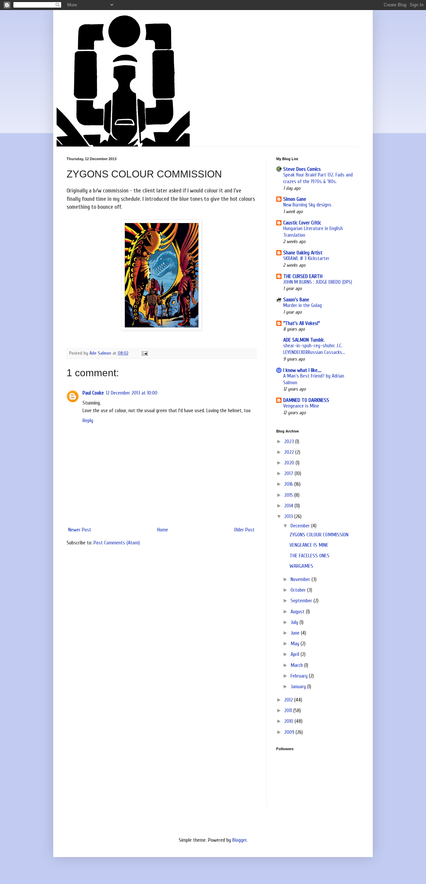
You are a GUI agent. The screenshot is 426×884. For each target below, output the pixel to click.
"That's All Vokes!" (301, 323)
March (297, 665)
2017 (289, 473)
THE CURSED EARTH (302, 276)
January (299, 687)
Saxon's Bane (296, 300)
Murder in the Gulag (302, 305)
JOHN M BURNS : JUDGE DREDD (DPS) (317, 282)
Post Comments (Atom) (117, 543)
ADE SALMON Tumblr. (303, 340)
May (296, 644)
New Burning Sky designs (307, 205)
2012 (289, 700)
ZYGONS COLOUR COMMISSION (319, 535)
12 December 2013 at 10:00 (131, 393)
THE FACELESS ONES (309, 556)
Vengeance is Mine (301, 406)
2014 (289, 506)
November (301, 579)
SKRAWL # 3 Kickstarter (306, 258)
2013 (289, 516)
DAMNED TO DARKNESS (306, 400)
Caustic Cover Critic (302, 223)
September (302, 601)
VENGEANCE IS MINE (309, 545)
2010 (289, 721)
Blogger (239, 840)
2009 (290, 732)
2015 (289, 495)
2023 (289, 441)
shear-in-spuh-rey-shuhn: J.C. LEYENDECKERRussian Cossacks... (314, 349)
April (296, 654)
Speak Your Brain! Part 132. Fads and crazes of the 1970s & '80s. (318, 178)
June (296, 633)
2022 (289, 452)
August (298, 612)
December (301, 526)
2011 (288, 711)
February (300, 676)
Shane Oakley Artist (302, 253)
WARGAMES (301, 566)
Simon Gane (294, 199)
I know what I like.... (302, 370)
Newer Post (79, 530)
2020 (290, 463)
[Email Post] (144, 353)
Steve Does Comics (302, 169)
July (295, 622)
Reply (88, 421)
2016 (289, 484)
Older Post (244, 530)
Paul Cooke (93, 393)
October (299, 590)
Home (162, 530)
